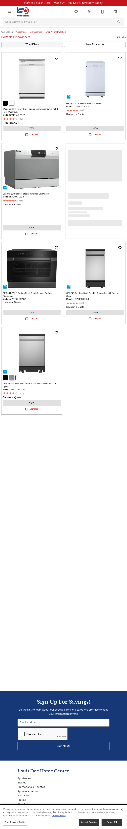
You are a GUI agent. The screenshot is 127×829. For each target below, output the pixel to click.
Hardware (23, 795)
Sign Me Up (63, 746)
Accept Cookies (89, 822)
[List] (76, 12)
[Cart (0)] (116, 12)
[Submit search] (118, 22)
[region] (63, 816)
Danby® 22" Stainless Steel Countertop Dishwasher (26, 194)
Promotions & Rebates (31, 786)
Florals (22, 799)
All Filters (34, 44)
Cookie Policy (59, 815)
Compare (34, 134)
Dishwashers (36, 32)
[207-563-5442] (102, 12)
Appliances (21, 32)
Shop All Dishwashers (55, 32)
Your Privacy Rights (14, 822)
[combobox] (95, 44)
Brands (22, 782)
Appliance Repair (28, 791)
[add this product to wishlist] (56, 58)
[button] (10, 12)
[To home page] (23, 12)
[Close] (121, 809)
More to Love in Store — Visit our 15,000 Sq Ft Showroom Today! (63, 2)
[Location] (89, 12)
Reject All (112, 822)
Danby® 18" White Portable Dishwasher (84, 103)
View (31, 128)
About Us (23, 804)
